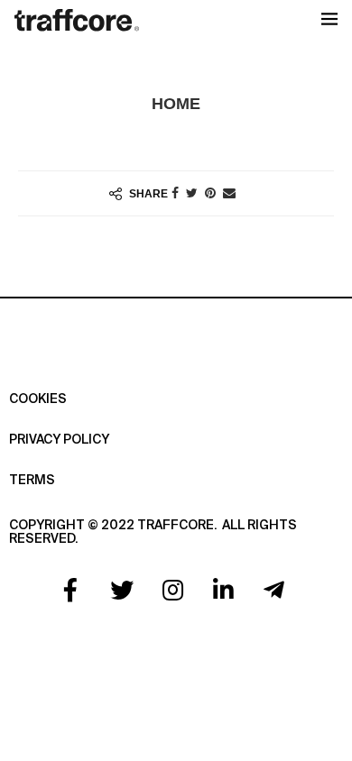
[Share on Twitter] (192, 193)
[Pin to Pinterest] (210, 193)
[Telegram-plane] (274, 589)
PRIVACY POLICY (59, 440)
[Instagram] (172, 589)
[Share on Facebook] (175, 193)
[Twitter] (122, 589)
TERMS (32, 480)
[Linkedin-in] (223, 589)
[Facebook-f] (70, 589)
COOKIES (38, 399)
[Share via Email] (229, 193)
